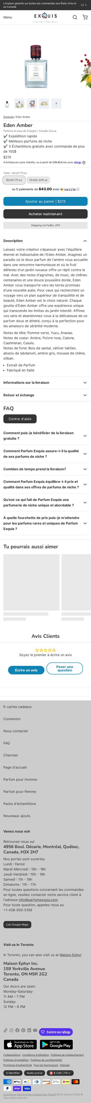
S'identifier (13, 1073)
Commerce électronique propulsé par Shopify (30, 1094)
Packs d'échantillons (19, 804)
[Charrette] (83, 17)
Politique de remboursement (67, 1054)
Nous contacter (15, 731)
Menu (7, 17)
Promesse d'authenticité (17, 1065)
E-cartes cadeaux (17, 707)
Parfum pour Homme (20, 779)
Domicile (8, 116)
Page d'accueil (15, 767)
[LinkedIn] (29, 1032)
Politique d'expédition (16, 1060)
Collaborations (12, 1054)
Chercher (10, 755)
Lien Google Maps (17, 924)
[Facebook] (17, 1032)
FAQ (6, 743)
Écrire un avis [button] (26, 670)
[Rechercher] (73, 17)
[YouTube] (35, 1032)
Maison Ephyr (70, 955)
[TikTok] (5, 1032)
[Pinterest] (23, 1032)
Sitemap (65, 1065)
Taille (15, 173)
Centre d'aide (20, 419)
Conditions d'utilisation (35, 1054)
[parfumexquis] (45, 17)
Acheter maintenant (45, 214)
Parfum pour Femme (19, 791)
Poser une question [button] (64, 668)
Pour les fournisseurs (46, 1065)
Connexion (12, 719)
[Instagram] (11, 1032)
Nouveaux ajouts (16, 816)
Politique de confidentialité (46, 1060)
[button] (45, 189)
